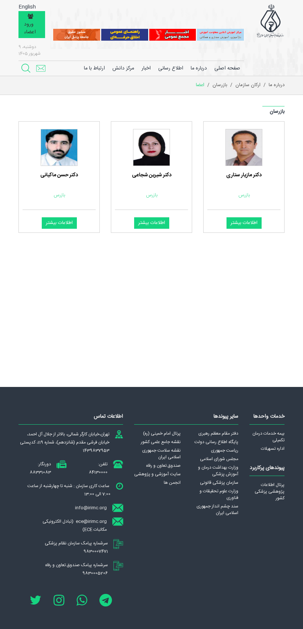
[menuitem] (199, 68)
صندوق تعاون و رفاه (163, 465)
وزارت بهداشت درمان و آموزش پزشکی (218, 471)
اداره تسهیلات (273, 448)
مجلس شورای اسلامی (219, 459)
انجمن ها (172, 482)
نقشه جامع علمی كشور (161, 442)
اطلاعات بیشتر (244, 223)
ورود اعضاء (30, 28)
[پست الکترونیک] (40, 68)
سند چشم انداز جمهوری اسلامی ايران (217, 510)
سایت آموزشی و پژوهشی (157, 474)
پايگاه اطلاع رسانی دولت (216, 442)
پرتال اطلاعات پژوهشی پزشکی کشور (270, 491)
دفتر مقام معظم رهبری (218, 433)
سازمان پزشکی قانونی (219, 482)
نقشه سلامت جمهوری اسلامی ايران (161, 454)
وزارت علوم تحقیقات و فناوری (219, 494)
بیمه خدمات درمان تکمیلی (268, 437)
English (27, 7)
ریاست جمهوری (224, 450)
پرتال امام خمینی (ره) (162, 433)
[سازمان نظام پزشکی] (270, 21)
